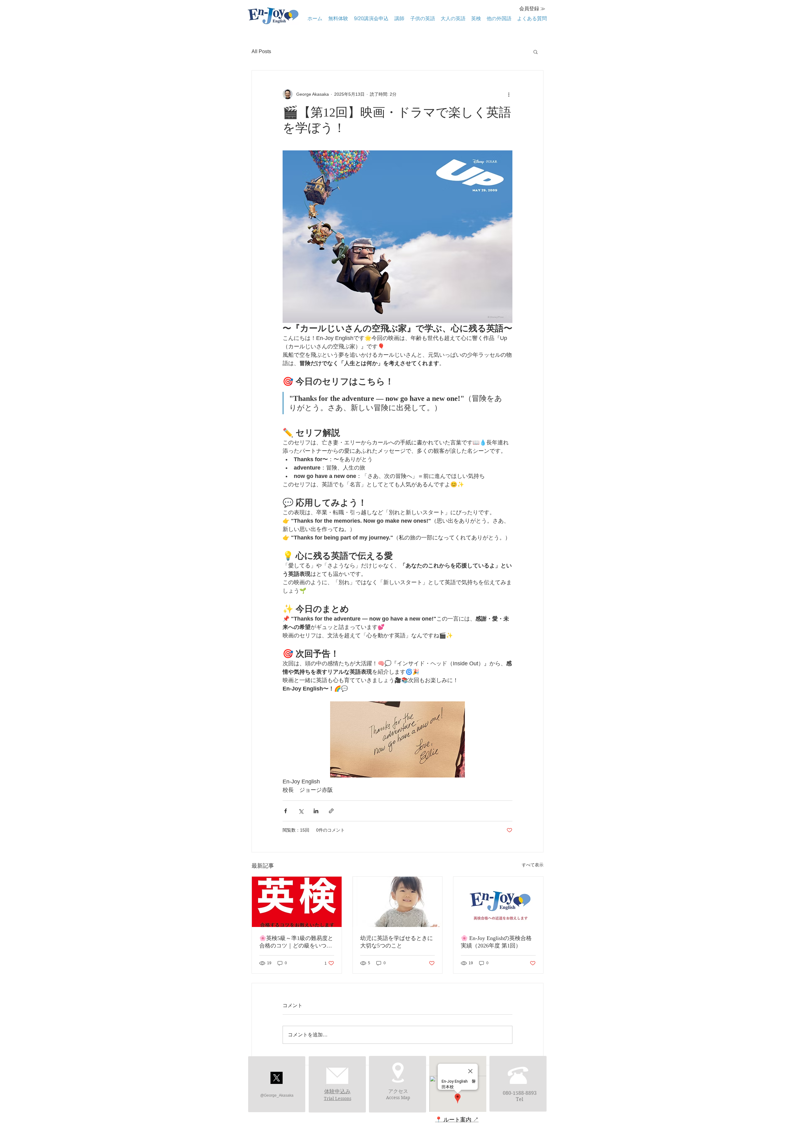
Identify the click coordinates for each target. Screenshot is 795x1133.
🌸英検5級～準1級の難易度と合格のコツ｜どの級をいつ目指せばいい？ (296, 942)
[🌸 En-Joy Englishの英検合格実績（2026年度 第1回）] (498, 902)
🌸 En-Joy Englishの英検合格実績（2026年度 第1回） (496, 942)
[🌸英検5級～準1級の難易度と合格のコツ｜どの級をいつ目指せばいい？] (297, 902)
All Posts (261, 51)
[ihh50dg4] (276, 1078)
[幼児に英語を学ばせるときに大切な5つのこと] (398, 902)
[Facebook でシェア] (285, 811)
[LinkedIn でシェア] (316, 811)
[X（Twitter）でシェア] (301, 811)
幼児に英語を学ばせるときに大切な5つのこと (396, 942)
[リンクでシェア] (331, 811)
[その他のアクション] (508, 94)
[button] (535, 51)
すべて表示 (532, 864)
